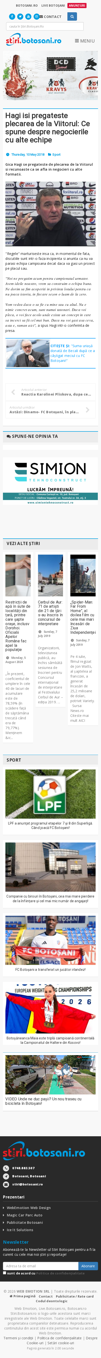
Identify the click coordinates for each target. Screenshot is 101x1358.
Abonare (88, 1266)
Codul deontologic (51, 1301)
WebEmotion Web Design (29, 1207)
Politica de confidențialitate (60, 1273)
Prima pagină (24, 1296)
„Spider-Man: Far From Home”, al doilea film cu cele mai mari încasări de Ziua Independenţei (83, 617)
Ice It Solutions (20, 1229)
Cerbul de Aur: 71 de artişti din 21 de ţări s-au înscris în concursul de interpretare (50, 613)
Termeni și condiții (18, 1338)
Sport (56, 154)
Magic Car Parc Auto (25, 1215)
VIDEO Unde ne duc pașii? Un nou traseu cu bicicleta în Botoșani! (43, 1101)
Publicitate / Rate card (75, 1296)
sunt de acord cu (45, 1273)
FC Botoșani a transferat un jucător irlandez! (50, 970)
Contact (45, 1296)
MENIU (87, 41)
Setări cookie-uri (61, 1343)
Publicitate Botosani (25, 1222)
